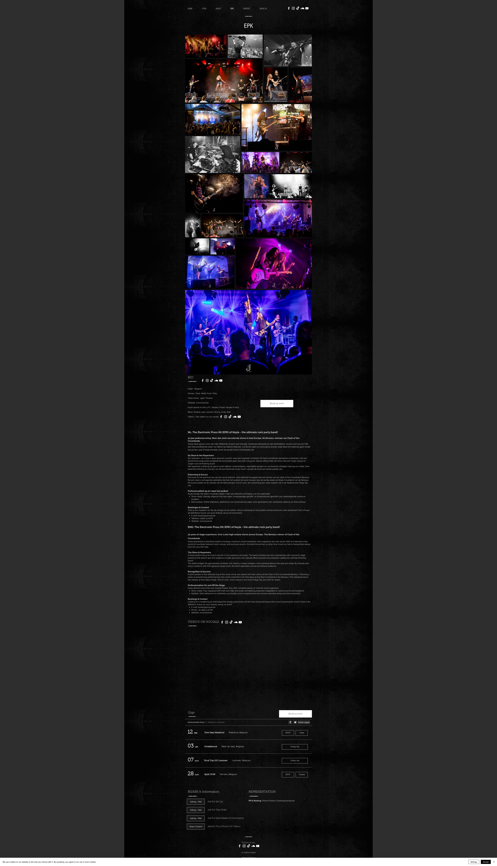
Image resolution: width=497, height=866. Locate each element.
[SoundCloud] (302, 8)
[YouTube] (307, 8)
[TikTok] (298, 8)
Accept (486, 862)
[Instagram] (293, 8)
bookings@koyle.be (206, 515)
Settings (473, 862)
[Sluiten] (493, 862)
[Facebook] (289, 8)
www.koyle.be (202, 403)
